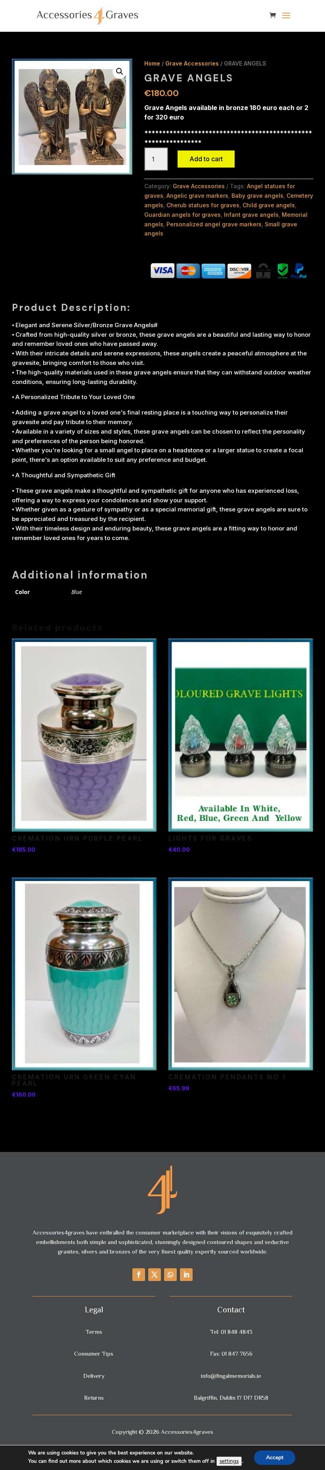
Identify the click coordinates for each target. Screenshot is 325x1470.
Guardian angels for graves (182, 214)
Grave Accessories (192, 63)
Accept (274, 1457)
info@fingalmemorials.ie (231, 1375)
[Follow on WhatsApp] (170, 1274)
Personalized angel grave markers (214, 224)
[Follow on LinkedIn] (186, 1274)
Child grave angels (269, 205)
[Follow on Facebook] (138, 1274)
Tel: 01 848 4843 (231, 1331)
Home (152, 63)
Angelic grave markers (197, 195)
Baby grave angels (257, 195)
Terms (94, 1331)
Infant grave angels (251, 214)
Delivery (94, 1375)
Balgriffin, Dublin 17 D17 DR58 (231, 1397)
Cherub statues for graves (202, 205)
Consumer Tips (93, 1353)
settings (229, 1461)
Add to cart (206, 159)
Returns (94, 1397)
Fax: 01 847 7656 (231, 1353)
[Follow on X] (154, 1274)
